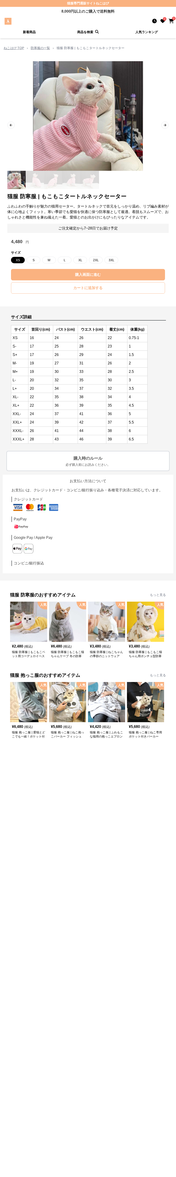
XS (18, 260)
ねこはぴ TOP (14, 48)
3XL (111, 260)
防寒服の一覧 (40, 48)
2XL (96, 260)
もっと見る (158, 595)
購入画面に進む (88, 274)
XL (80, 260)
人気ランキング (146, 32)
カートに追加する (88, 288)
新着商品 (29, 32)
